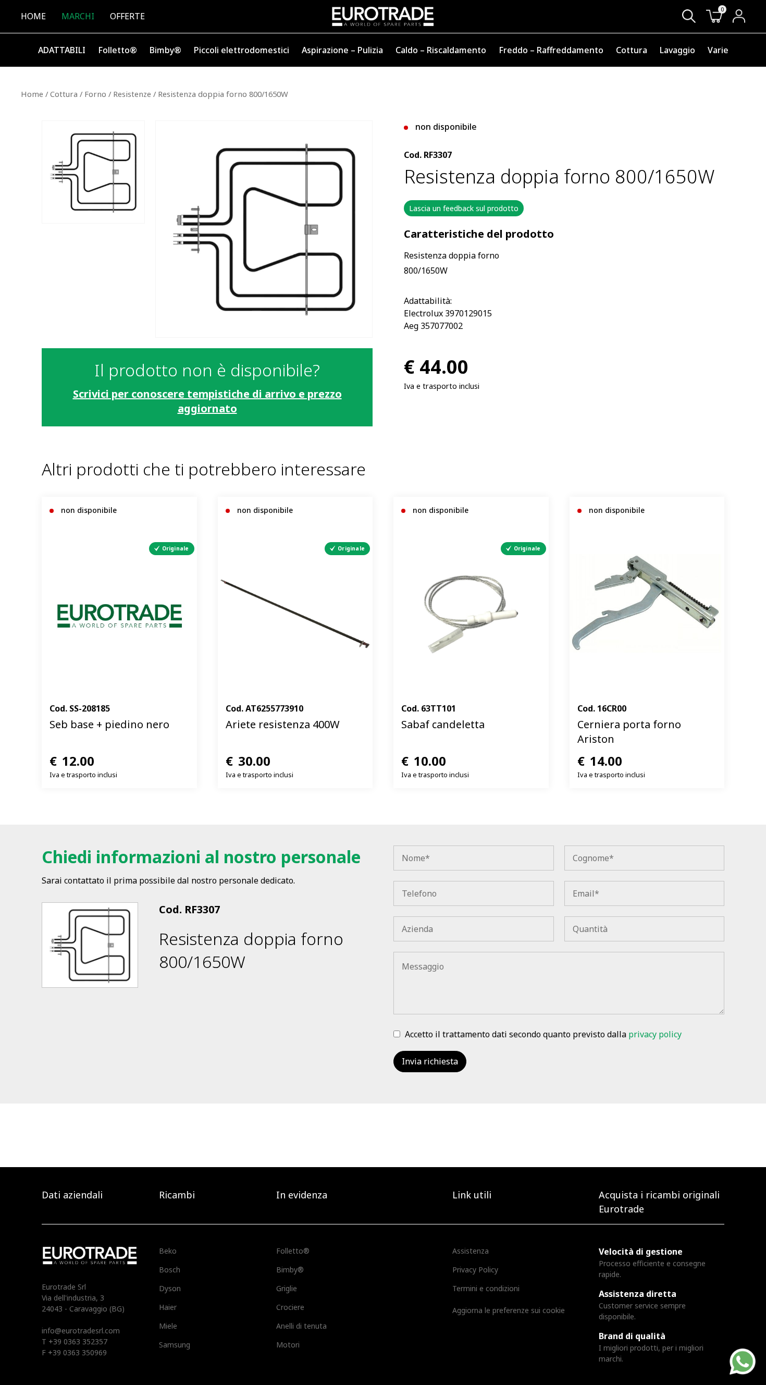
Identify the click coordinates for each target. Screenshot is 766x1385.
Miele (168, 1326)
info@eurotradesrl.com (81, 1330)
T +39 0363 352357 (74, 1341)
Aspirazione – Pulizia (342, 50)
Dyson (170, 1288)
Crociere (290, 1307)
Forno (95, 94)
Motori (288, 1345)
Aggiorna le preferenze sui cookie (508, 1310)
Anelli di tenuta (301, 1326)
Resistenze (132, 94)
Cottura (631, 50)
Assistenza (470, 1251)
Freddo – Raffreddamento (551, 50)
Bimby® (165, 50)
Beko (168, 1251)
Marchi (77, 16)
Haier (168, 1307)
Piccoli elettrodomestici (241, 50)
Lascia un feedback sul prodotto (463, 208)
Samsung (174, 1345)
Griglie (286, 1288)
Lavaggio (677, 50)
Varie (718, 50)
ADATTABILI (61, 50)
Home (33, 16)
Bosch (169, 1269)
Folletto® (117, 50)
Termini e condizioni (486, 1288)
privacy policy (655, 1034)
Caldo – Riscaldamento (441, 50)
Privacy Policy (475, 1269)
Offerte (127, 16)
